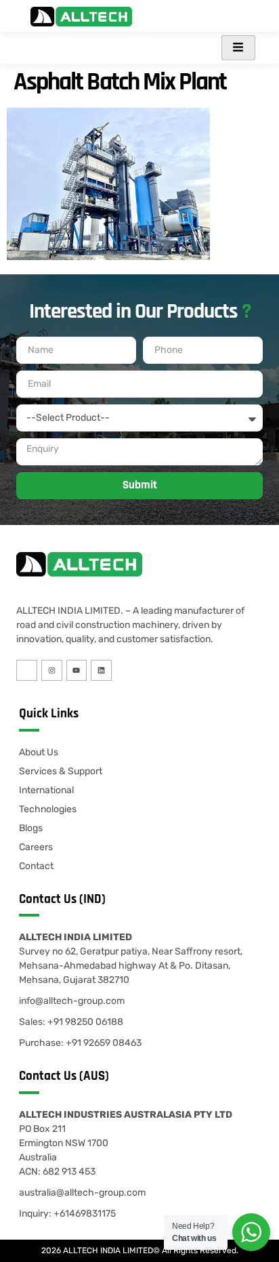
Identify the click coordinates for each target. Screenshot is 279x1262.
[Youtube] (76, 670)
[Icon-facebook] (26, 670)
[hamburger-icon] (238, 47)
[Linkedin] (101, 670)
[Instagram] (51, 670)
